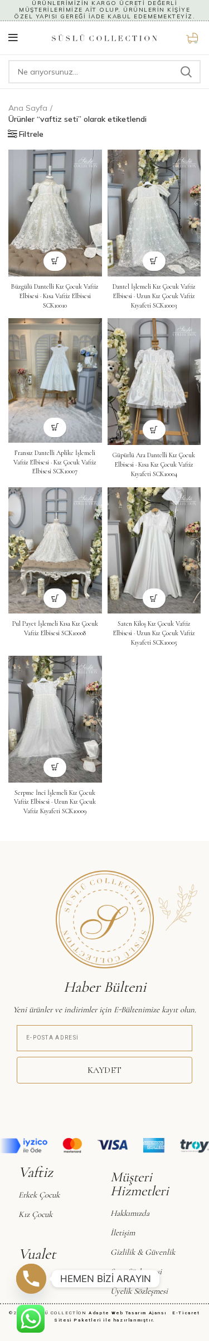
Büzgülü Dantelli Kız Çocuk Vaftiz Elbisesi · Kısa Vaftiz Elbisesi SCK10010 (55, 296)
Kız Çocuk (35, 1214)
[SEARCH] (186, 71)
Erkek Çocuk (39, 1195)
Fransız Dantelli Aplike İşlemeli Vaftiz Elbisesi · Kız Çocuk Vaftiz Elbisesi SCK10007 (54, 462)
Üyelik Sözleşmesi (139, 1291)
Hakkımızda (129, 1213)
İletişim (122, 1233)
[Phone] (31, 1279)
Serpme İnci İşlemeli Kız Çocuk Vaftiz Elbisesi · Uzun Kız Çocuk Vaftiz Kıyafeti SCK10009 (55, 802)
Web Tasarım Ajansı (141, 1312)
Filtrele (31, 134)
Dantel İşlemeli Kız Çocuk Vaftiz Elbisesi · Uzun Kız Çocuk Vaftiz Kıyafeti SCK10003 (154, 296)
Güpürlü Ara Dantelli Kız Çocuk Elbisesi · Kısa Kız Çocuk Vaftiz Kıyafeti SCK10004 (154, 464)
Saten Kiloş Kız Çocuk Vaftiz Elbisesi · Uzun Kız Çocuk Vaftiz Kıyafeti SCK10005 (154, 633)
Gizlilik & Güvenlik (142, 1252)
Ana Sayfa (27, 108)
